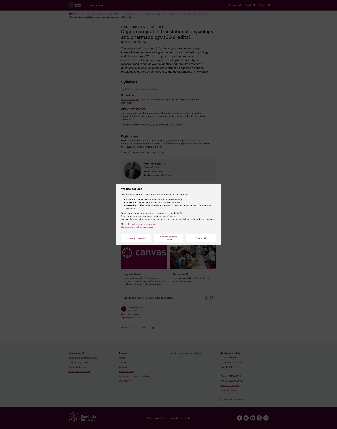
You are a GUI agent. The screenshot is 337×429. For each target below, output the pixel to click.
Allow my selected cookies (168, 238)
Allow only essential (136, 238)
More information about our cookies (138, 224)
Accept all (201, 238)
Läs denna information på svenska (137, 227)
